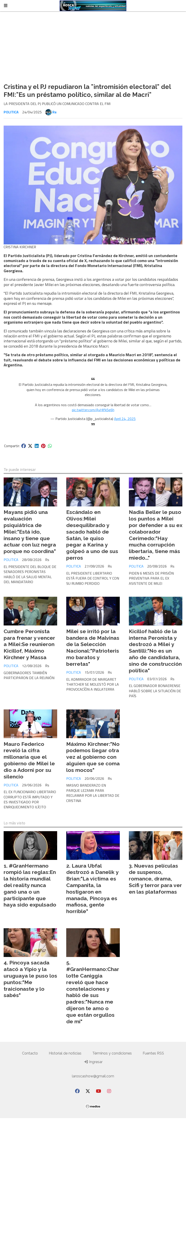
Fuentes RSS (153, 1053)
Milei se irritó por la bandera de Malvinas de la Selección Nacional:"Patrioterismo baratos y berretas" (92, 647)
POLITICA (11, 112)
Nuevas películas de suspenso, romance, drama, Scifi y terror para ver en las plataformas (155, 879)
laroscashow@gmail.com (93, 1076)
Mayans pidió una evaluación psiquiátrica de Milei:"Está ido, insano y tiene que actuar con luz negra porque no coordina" (30, 531)
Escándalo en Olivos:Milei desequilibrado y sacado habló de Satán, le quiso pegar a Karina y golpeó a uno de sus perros (92, 535)
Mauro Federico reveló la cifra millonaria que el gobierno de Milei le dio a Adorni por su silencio (29, 760)
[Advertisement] (93, 45)
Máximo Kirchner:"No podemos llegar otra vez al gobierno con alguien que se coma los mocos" (93, 757)
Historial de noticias (65, 1053)
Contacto (30, 1053)
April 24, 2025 (125, 418)
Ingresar (95, 1062)
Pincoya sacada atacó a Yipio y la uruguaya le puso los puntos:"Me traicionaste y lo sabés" (30, 978)
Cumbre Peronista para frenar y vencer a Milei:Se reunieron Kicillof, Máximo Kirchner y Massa (29, 644)
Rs (54, 112)
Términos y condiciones (112, 1053)
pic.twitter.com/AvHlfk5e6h (93, 410)
